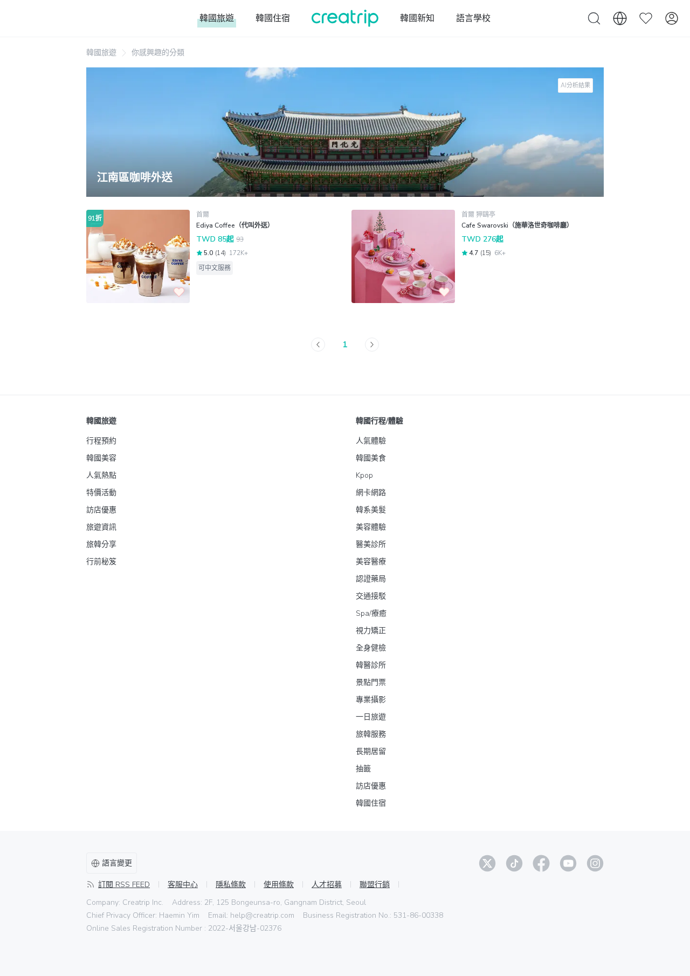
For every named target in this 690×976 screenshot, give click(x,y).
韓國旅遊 (101, 52)
